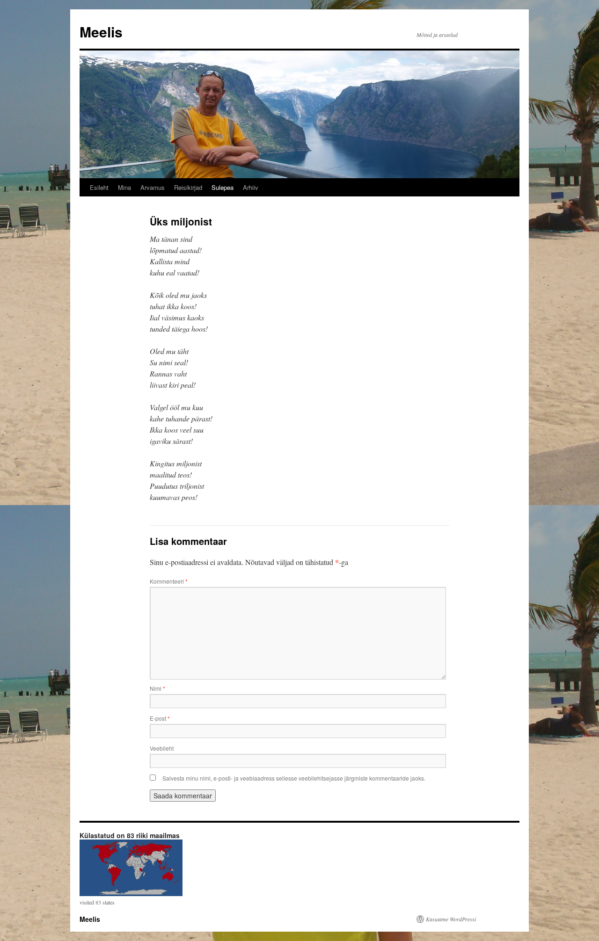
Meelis (101, 32)
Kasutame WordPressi (451, 919)
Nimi (157, 688)
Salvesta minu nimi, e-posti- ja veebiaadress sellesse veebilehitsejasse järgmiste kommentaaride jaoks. (293, 778)
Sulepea (223, 187)
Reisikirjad (188, 187)
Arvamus (152, 187)
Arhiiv (250, 187)
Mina (124, 187)
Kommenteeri (169, 581)
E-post (160, 718)
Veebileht (162, 748)
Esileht (99, 187)
